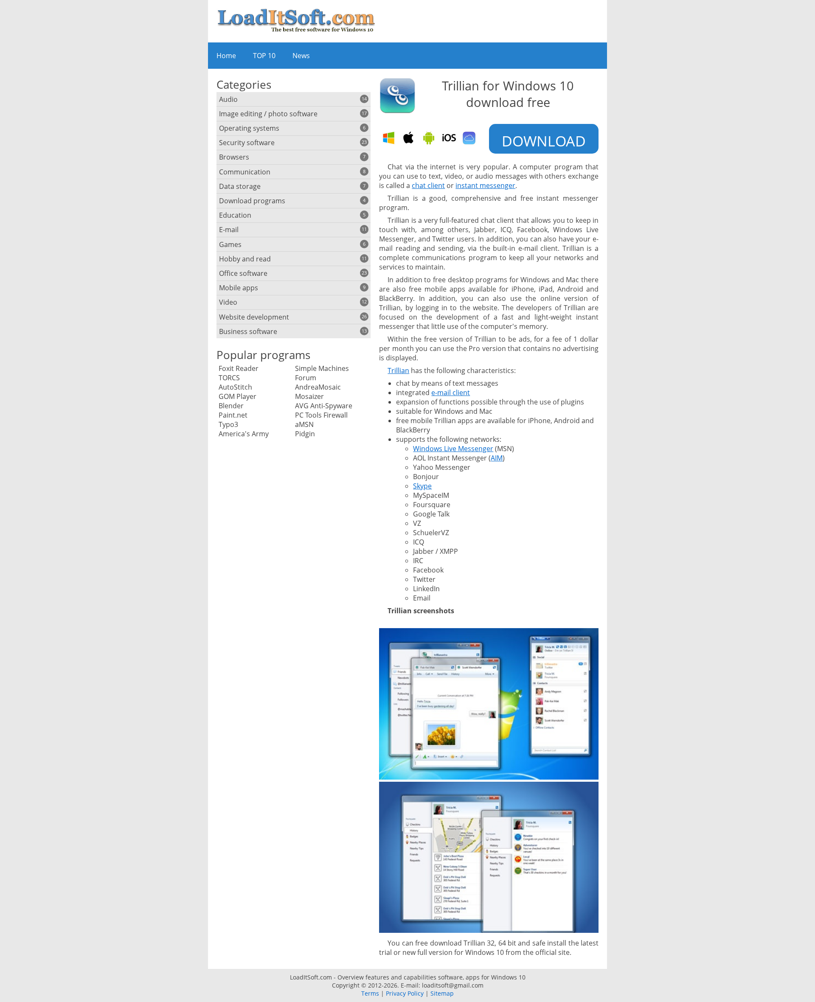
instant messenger (485, 185)
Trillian (398, 370)
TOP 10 (264, 55)
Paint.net (233, 415)
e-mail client (450, 392)
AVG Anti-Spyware (323, 405)
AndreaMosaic (318, 387)
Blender (231, 405)
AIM (497, 458)
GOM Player (237, 396)
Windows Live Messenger (453, 448)
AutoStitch (235, 387)
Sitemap (442, 993)
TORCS (229, 377)
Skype (422, 486)
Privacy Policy (405, 993)
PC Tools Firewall (321, 415)
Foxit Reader (239, 368)
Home (226, 55)
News (301, 55)
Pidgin (305, 433)
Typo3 (228, 424)
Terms (370, 993)
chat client (428, 185)
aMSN (304, 424)
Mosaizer (309, 396)
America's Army (244, 433)
